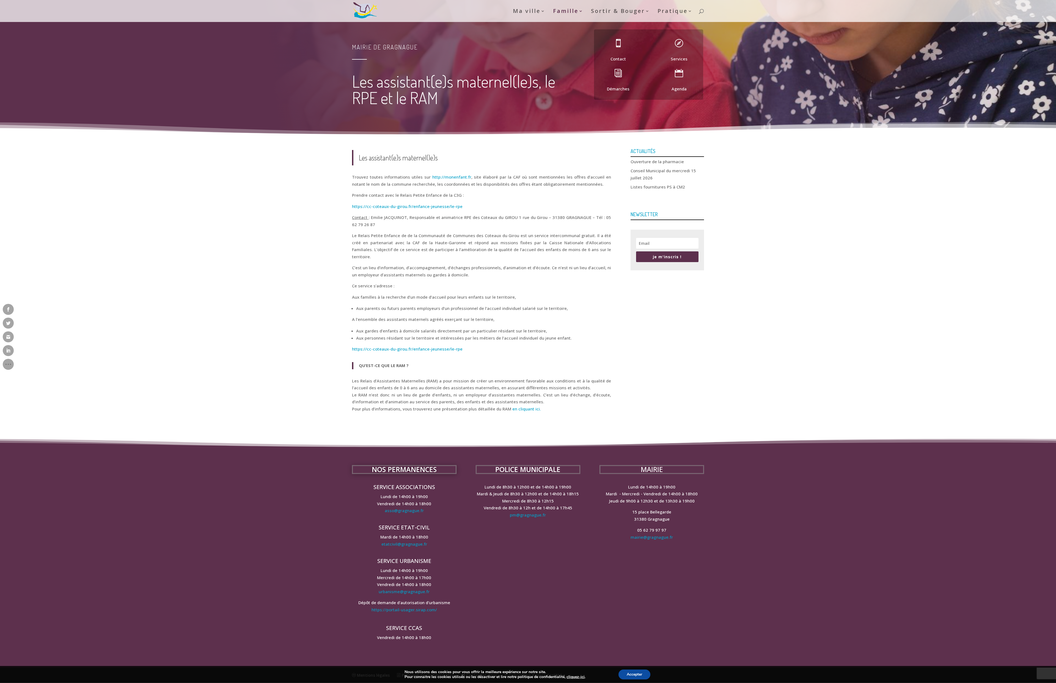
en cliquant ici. (526, 409)
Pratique (673, 12)
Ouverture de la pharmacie (657, 161)
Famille (565, 12)
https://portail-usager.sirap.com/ (404, 609)
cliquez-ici (575, 676)
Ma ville (526, 12)
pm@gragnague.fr (528, 515)
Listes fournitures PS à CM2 (658, 187)
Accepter (634, 674)
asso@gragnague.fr (404, 510)
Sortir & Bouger (618, 12)
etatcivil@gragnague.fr (404, 544)
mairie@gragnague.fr (652, 537)
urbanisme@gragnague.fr (404, 591)
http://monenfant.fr (451, 177)
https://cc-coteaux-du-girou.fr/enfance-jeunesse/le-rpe (407, 206)
